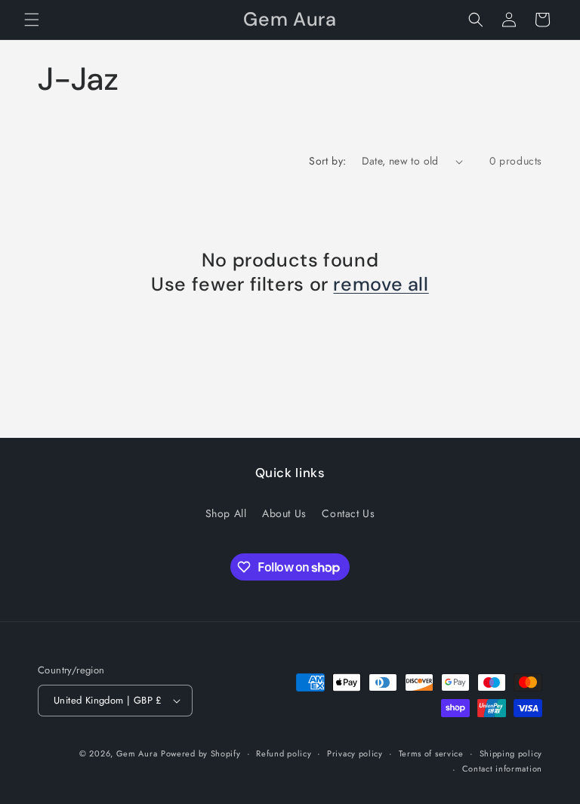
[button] (31, 19)
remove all (380, 285)
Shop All (226, 513)
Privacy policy (355, 753)
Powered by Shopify (201, 753)
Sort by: (327, 160)
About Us (284, 513)
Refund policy (283, 753)
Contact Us (348, 513)
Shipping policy (511, 753)
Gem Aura (137, 753)
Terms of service (431, 753)
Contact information (502, 768)
